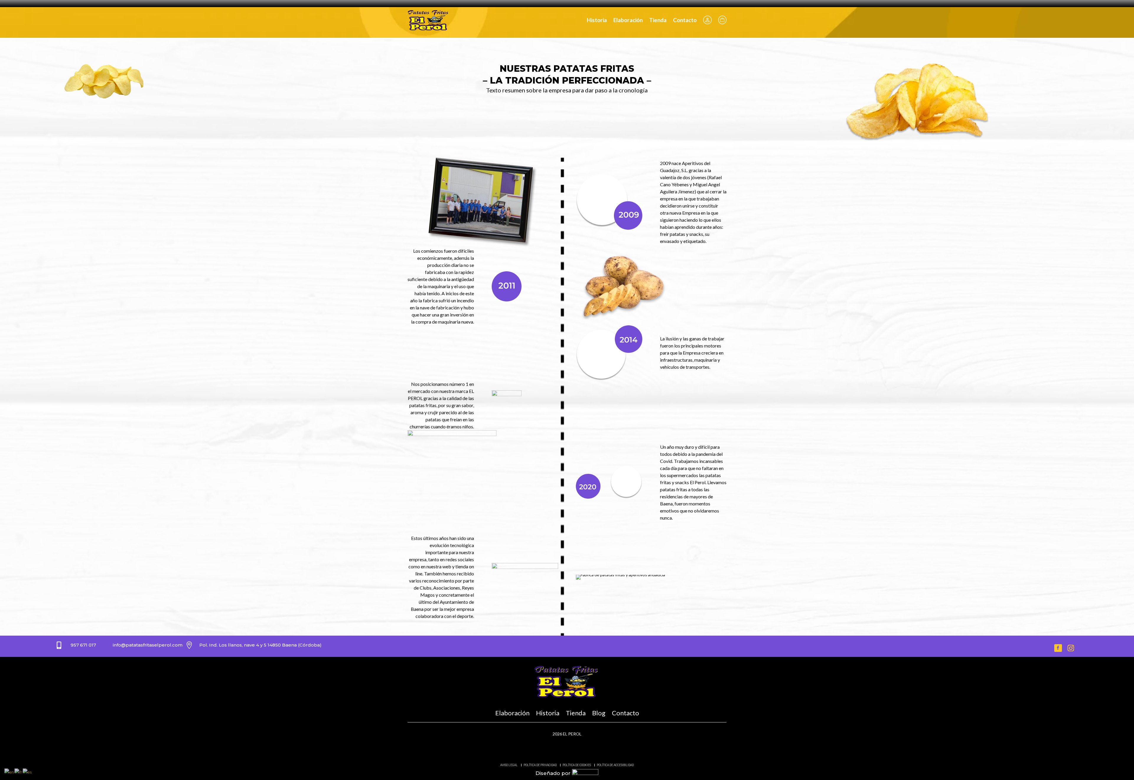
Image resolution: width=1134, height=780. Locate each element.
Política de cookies (577, 765)
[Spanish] (27, 771)
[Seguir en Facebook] (1058, 648)
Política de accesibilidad (615, 765)
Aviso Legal (509, 765)
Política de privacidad (540, 765)
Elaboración (628, 20)
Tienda (658, 20)
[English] (9, 771)
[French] (18, 771)
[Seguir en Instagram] (1070, 648)
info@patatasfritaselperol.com (148, 645)
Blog (598, 713)
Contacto (685, 20)
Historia (597, 20)
